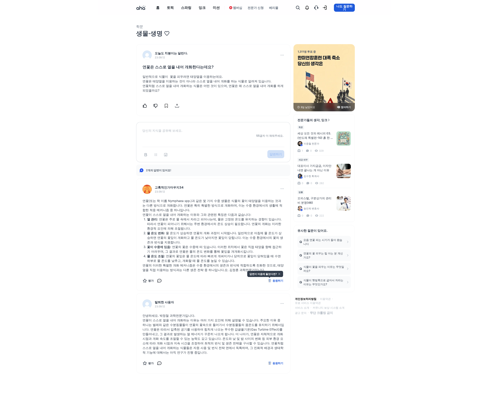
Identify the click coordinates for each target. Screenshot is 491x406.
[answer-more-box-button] (282, 189)
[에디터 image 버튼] (165, 154)
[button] (282, 55)
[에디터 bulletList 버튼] (155, 154)
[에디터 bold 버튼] (145, 154)
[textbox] (213, 127)
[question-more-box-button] (282, 55)
